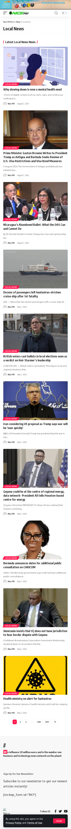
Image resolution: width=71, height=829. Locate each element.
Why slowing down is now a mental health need (32, 89)
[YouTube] (66, 811)
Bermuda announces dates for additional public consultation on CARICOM (32, 565)
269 (47, 722)
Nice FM (11, 103)
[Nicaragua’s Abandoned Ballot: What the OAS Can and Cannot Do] (35, 201)
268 (39, 722)
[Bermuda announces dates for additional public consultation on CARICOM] (35, 540)
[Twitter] (60, 811)
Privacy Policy (14, 822)
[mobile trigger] (6, 12)
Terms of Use (34, 822)
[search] (56, 13)
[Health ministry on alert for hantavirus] (35, 675)
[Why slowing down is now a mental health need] (35, 66)
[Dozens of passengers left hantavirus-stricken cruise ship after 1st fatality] (35, 269)
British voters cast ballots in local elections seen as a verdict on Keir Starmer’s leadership (35, 358)
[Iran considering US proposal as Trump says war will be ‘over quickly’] (35, 400)
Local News (11, 84)
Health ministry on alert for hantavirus (27, 698)
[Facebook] (55, 811)
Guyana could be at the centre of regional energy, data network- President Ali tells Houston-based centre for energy (33, 495)
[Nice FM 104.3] (23, 12)
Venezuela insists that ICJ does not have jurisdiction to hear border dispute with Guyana (35, 633)
